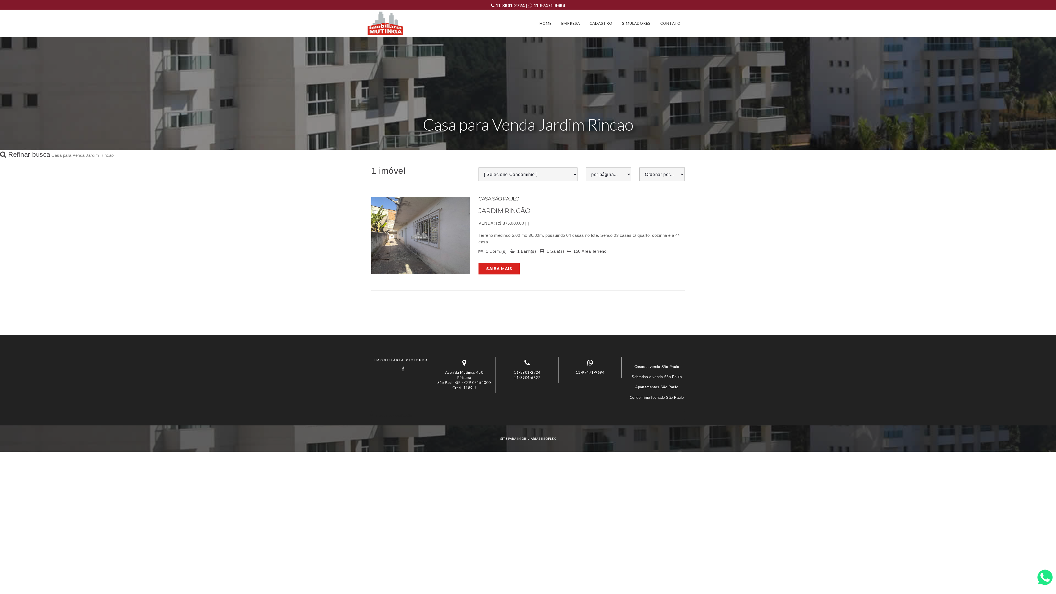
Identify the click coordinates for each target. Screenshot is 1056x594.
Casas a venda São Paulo (656, 367)
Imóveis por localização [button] (393, 415)
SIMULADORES (636, 23)
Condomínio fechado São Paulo (657, 397)
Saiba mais (499, 268)
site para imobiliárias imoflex (528, 438)
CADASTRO (601, 23)
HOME (546, 23)
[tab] (528, 415)
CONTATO (670, 23)
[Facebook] (401, 369)
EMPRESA (570, 23)
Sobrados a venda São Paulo (657, 377)
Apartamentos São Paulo (656, 387)
